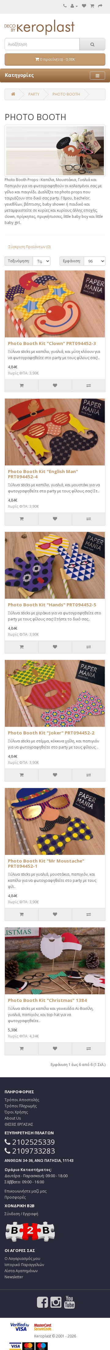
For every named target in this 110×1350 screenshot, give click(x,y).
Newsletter (14, 1277)
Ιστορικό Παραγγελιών (24, 1264)
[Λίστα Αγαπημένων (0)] (84, 6)
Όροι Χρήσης (16, 1112)
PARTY (33, 94)
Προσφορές (15, 1197)
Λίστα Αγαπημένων (21, 1270)
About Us (13, 1118)
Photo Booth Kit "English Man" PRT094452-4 (43, 474)
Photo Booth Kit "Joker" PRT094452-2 (51, 733)
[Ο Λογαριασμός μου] (74, 6)
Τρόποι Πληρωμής (21, 1106)
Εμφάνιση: (72, 261)
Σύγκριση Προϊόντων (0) (29, 246)
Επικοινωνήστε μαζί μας (25, 1191)
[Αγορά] (100, 6)
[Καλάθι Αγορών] (92, 6)
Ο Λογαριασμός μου (22, 1258)
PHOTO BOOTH (66, 94)
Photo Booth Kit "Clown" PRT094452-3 (52, 343)
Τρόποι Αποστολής (22, 1099)
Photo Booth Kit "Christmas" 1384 (47, 1000)
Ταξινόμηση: (19, 261)
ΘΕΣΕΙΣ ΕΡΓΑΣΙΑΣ (19, 1124)
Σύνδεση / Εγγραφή (21, 1213)
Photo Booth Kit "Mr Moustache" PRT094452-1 (46, 863)
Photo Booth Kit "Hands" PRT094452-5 (52, 604)
